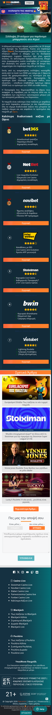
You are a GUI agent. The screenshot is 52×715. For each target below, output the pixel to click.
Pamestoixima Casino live (23, 594)
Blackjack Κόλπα (19, 617)
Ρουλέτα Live (17, 652)
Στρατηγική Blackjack (21, 620)
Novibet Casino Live (20, 587)
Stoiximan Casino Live (21, 584)
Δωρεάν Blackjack (19, 623)
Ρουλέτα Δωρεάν (19, 649)
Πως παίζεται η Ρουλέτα (23, 640)
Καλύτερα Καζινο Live (21, 600)
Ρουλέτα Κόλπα (18, 643)
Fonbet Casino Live (20, 597)
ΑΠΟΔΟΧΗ (26, 712)
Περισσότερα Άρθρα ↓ (26, 509)
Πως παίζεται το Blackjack (23, 614)
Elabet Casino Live (20, 591)
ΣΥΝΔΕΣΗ (29, 3)
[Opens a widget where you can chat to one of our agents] (40, 709)
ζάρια (10, 51)
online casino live (17, 4)
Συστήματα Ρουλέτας (21, 646)
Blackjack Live (17, 626)
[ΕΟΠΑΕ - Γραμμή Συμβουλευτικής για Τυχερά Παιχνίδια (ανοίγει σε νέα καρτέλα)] (33, 694)
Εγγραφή (26, 151)
